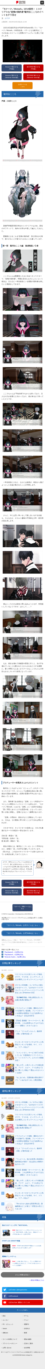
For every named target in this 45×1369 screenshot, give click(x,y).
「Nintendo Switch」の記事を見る (14, 957)
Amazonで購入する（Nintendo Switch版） (11, 76)
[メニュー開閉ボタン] (42, 2)
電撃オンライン (7, 940)
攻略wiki (5, 1333)
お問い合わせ (7, 1348)
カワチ (7, 18)
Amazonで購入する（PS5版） (11, 68)
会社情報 (27, 1348)
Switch (5, 1328)
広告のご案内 (28, 1343)
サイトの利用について (10, 1339)
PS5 (15, 940)
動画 (25, 1333)
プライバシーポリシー (10, 1343)
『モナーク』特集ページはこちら (22, 907)
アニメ (26, 1320)
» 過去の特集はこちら (37, 1280)
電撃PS (26, 1324)
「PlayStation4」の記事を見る (13, 954)
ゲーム (26, 1316)
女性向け (27, 1328)
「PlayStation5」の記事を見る (13, 952)
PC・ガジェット (8, 1324)
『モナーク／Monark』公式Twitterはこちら (22, 933)
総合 (4, 1316)
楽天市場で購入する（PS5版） (33, 68)
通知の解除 (27, 1339)
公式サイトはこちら (22, 85)
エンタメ (5, 1320)
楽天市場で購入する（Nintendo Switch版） (33, 76)
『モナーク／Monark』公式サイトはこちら (22, 925)
